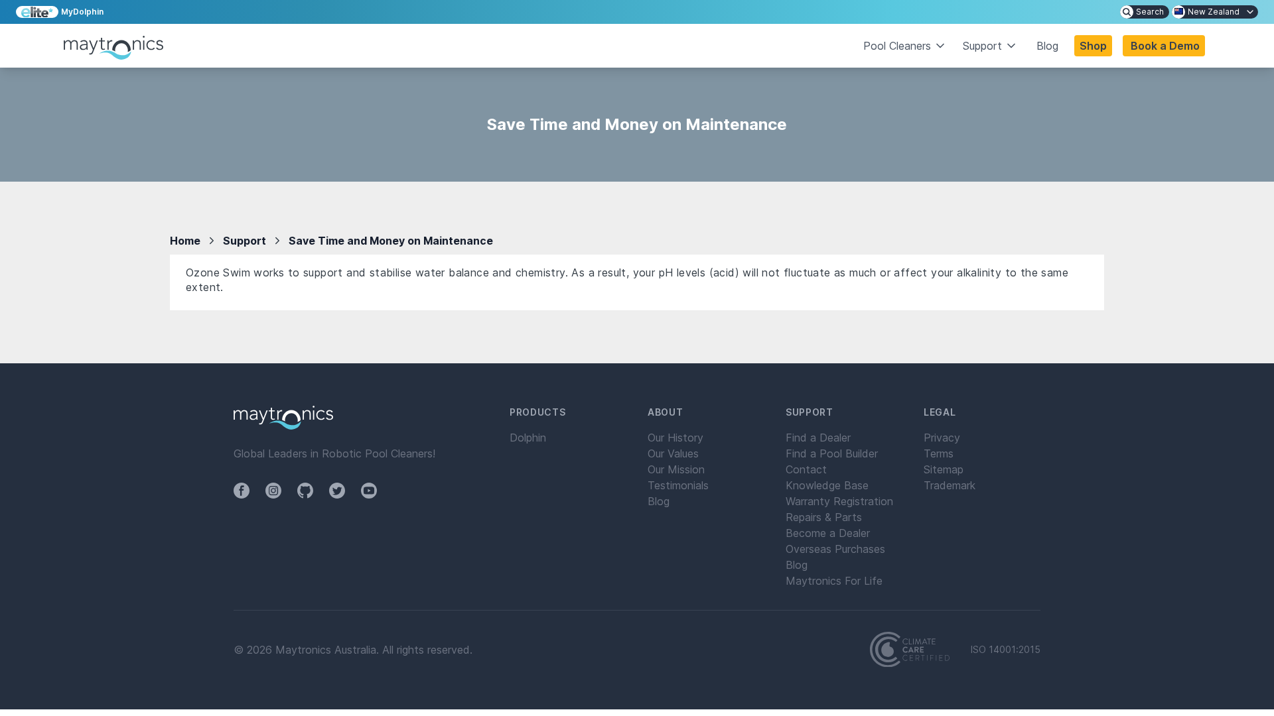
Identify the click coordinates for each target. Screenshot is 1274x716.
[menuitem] (1144, 12)
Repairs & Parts (824, 517)
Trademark (949, 485)
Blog (1047, 46)
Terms (939, 453)
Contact (806, 469)
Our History (675, 437)
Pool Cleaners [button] (897, 45)
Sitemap (943, 469)
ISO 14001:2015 (1005, 649)
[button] (1164, 45)
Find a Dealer (818, 437)
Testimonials (678, 485)
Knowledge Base (827, 485)
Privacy (942, 437)
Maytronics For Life (834, 580)
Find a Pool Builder (832, 453)
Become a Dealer (828, 533)
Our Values (673, 453)
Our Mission (676, 469)
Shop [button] (1093, 45)
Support (244, 241)
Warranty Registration (839, 501)
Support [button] (982, 45)
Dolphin (528, 437)
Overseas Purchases (835, 549)
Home (185, 241)
